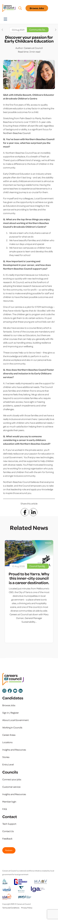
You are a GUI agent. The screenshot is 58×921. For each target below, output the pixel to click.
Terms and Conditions (10, 907)
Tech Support (9, 823)
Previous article (2, 29)
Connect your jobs (11, 779)
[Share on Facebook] (25, 512)
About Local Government (15, 720)
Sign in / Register (10, 712)
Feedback (7, 838)
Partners (8, 850)
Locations (7, 742)
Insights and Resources (14, 749)
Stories (5, 757)
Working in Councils (12, 727)
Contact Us (8, 831)
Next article (55, 29)
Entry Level (8, 764)
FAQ (4, 809)
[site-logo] (13, 679)
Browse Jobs (37, 8)
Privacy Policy (26, 907)
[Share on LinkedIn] (33, 512)
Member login (9, 801)
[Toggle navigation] (5, 19)
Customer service (11, 786)
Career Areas (8, 735)
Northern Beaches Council (16, 133)
